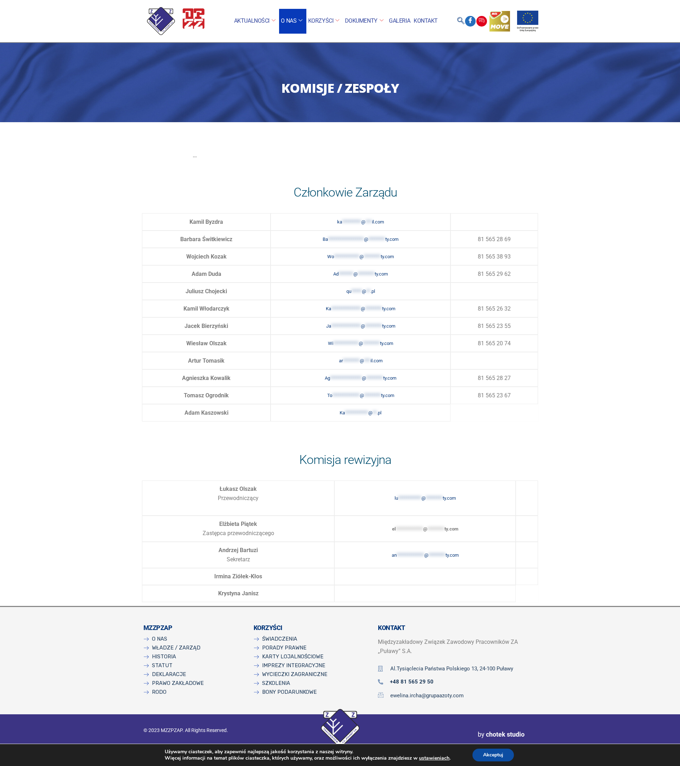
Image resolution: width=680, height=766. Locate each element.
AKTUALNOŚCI (252, 20)
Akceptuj (493, 754)
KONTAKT (426, 20)
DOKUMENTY (361, 20)
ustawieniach (434, 758)
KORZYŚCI (320, 20)
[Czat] (481, 21)
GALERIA (399, 20)
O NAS (288, 20)
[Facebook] (470, 21)
